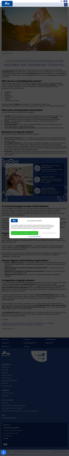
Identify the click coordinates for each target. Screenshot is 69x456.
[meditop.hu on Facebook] (64, 1)
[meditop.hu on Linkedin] (66, 1)
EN (61, 1)
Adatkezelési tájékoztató (34, 236)
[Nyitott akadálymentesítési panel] (3, 452)
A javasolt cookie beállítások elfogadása (24, 233)
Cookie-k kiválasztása (48, 233)
